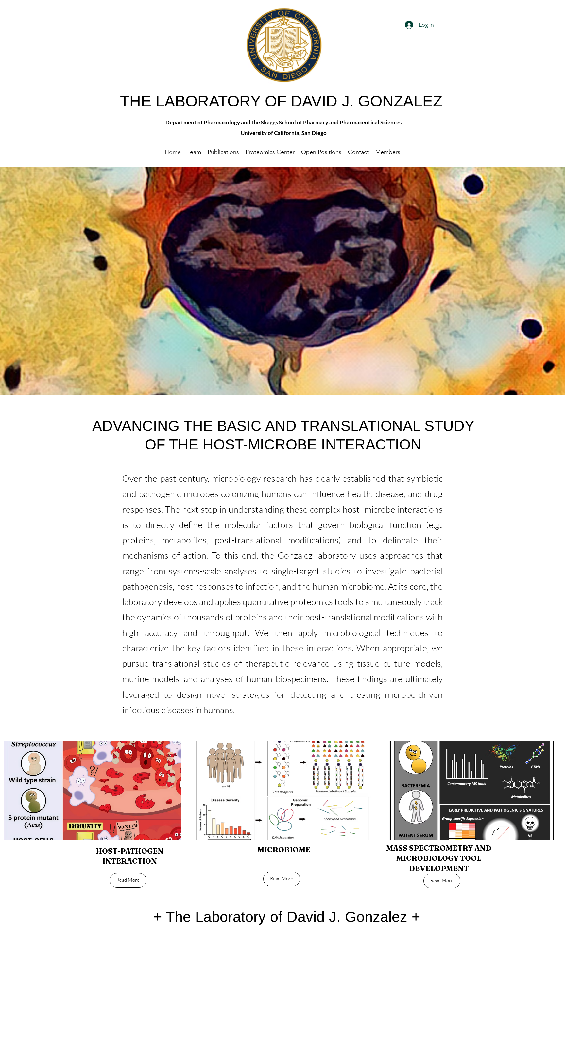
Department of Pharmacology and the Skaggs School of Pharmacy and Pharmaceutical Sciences (283, 122)
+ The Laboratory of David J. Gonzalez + (286, 916)
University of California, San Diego (284, 132)
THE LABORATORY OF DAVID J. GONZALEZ (281, 101)
